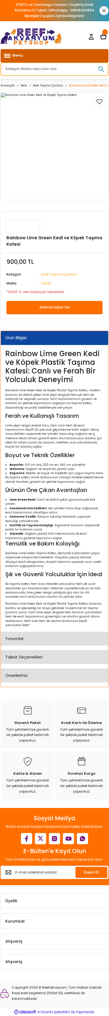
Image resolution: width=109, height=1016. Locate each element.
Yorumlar (14, 638)
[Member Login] (91, 36)
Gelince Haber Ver (54, 307)
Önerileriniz (16, 675)
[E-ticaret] (53, 1012)
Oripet (46, 283)
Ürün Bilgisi (16, 338)
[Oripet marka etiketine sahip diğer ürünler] (23, 226)
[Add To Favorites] (99, 101)
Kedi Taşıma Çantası (59, 274)
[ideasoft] (25, 1012)
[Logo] (31, 36)
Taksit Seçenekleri (23, 657)
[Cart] (103, 36)
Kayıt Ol (91, 872)
